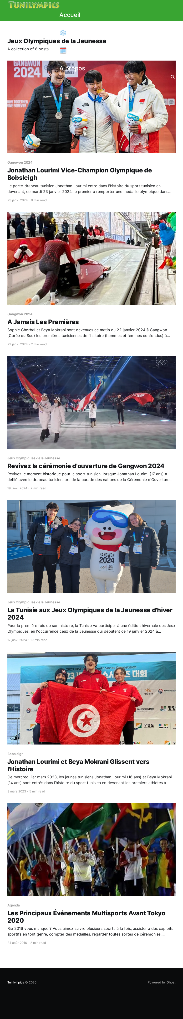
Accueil (69, 14)
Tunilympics (15, 982)
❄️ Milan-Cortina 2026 (91, 32)
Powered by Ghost (162, 982)
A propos (72, 68)
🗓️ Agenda (75, 50)
